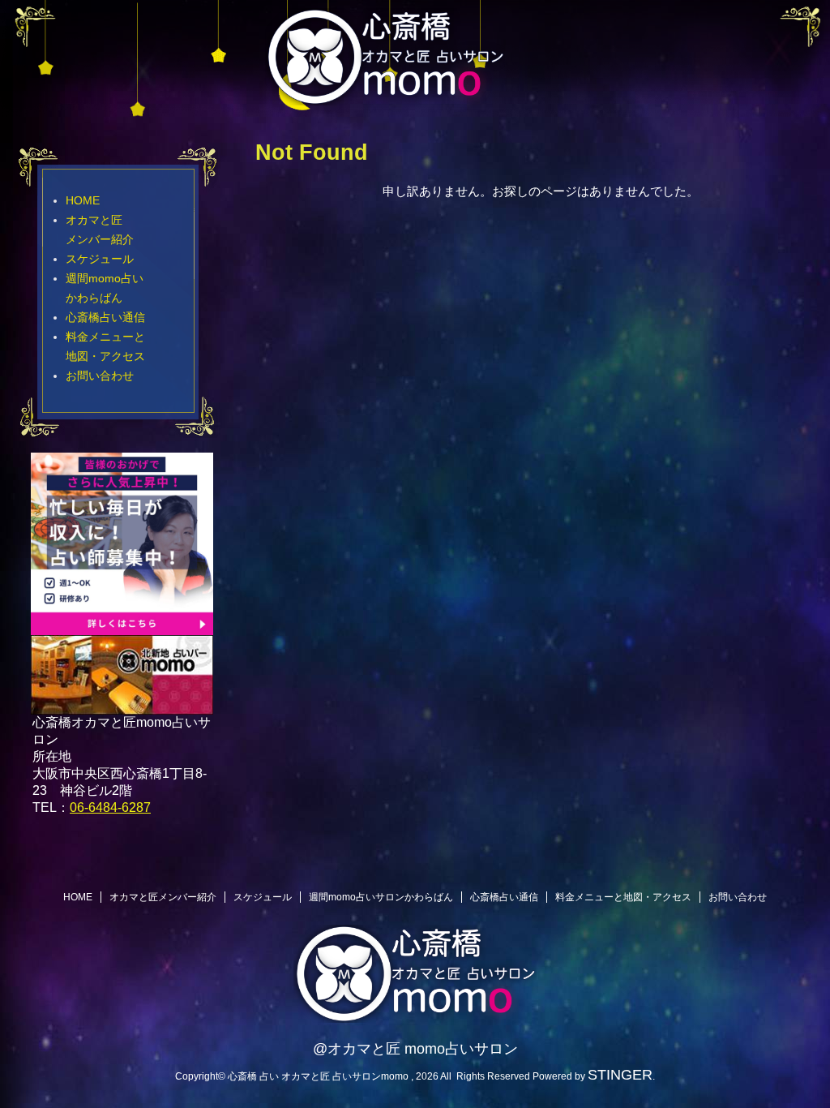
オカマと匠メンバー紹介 (162, 897)
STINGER (620, 1075)
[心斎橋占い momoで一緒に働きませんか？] (122, 627)
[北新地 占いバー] (122, 704)
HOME (83, 200)
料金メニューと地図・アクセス (623, 897)
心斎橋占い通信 (105, 317)
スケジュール (100, 258)
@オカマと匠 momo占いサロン (415, 1049)
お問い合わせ (100, 375)
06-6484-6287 (110, 807)
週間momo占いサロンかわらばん (381, 897)
